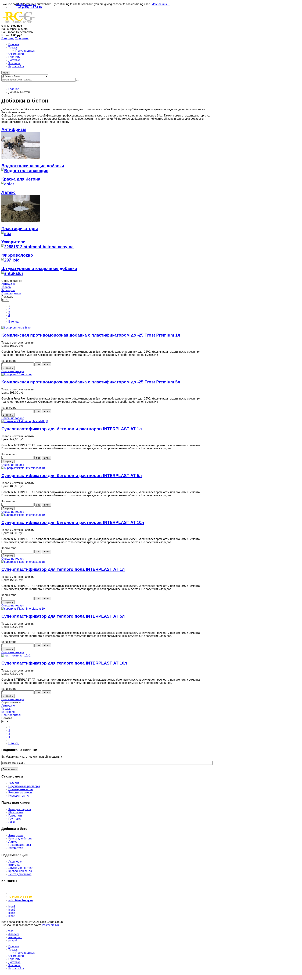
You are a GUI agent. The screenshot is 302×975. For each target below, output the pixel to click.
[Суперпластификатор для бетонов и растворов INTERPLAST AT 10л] (23, 514)
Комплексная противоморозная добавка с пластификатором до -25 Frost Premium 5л (90, 382)
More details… (161, 4)
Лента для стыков (19, 874)
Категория (8, 290)
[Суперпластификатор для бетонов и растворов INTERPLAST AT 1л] (24, 421)
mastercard (15, 937)
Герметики (15, 815)
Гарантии (14, 959)
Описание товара (12, 371)
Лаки (11, 821)
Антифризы (15, 835)
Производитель (11, 293)
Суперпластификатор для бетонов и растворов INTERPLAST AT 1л (71, 428)
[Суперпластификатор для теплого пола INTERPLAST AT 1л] (23, 561)
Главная (13, 88)
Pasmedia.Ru (50, 925)
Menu (5, 72)
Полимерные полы (20, 789)
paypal (12, 940)
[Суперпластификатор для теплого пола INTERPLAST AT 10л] (16, 655)
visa (10, 931)
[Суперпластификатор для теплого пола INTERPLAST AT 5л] (23, 608)
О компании (16, 955)
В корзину (7, 38)
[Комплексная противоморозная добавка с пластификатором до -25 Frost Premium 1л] (16, 327)
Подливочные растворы (24, 786)
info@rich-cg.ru (20, 900)
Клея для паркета (19, 809)
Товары (6, 287)
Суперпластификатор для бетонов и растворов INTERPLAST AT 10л (72, 522)
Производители (25, 952)
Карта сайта (16, 968)
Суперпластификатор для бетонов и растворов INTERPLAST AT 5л (71, 475)
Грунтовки (14, 818)
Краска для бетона (20, 838)
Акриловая (15, 861)
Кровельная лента (20, 871)
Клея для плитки (19, 795)
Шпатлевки (15, 812)
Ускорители (13, 241)
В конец (13, 321)
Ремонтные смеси (20, 792)
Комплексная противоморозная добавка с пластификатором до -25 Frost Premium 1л (90, 335)
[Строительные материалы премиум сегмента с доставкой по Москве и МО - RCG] (18, 22)
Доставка (14, 962)
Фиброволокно (17, 255)
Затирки (13, 783)
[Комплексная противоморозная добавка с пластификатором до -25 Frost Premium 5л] (16, 374)
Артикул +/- (8, 283)
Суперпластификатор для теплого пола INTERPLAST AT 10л (64, 663)
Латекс (12, 841)
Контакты (14, 965)
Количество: (9, 360)
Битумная (14, 864)
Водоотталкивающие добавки (32, 165)
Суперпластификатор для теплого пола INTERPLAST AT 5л (63, 616)
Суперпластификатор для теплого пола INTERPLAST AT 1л (63, 569)
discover (13, 934)
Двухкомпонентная (20, 867)
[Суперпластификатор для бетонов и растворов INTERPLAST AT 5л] (23, 468)
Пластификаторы (19, 844)
